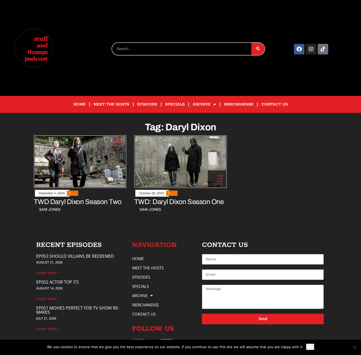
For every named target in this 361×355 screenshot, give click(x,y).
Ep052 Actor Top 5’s (57, 282)
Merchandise (238, 104)
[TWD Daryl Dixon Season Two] (80, 161)
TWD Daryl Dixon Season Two (77, 201)
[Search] (258, 49)
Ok (310, 347)
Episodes (147, 104)
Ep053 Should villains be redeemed (75, 256)
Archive (202, 104)
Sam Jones (50, 209)
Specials (175, 104)
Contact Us (274, 104)
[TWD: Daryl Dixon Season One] (180, 161)
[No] (354, 347)
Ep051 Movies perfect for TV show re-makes (77, 310)
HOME (79, 104)
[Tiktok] (323, 49)
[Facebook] (299, 49)
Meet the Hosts (111, 104)
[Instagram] (311, 49)
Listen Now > (47, 272)
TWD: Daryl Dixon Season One (179, 201)
